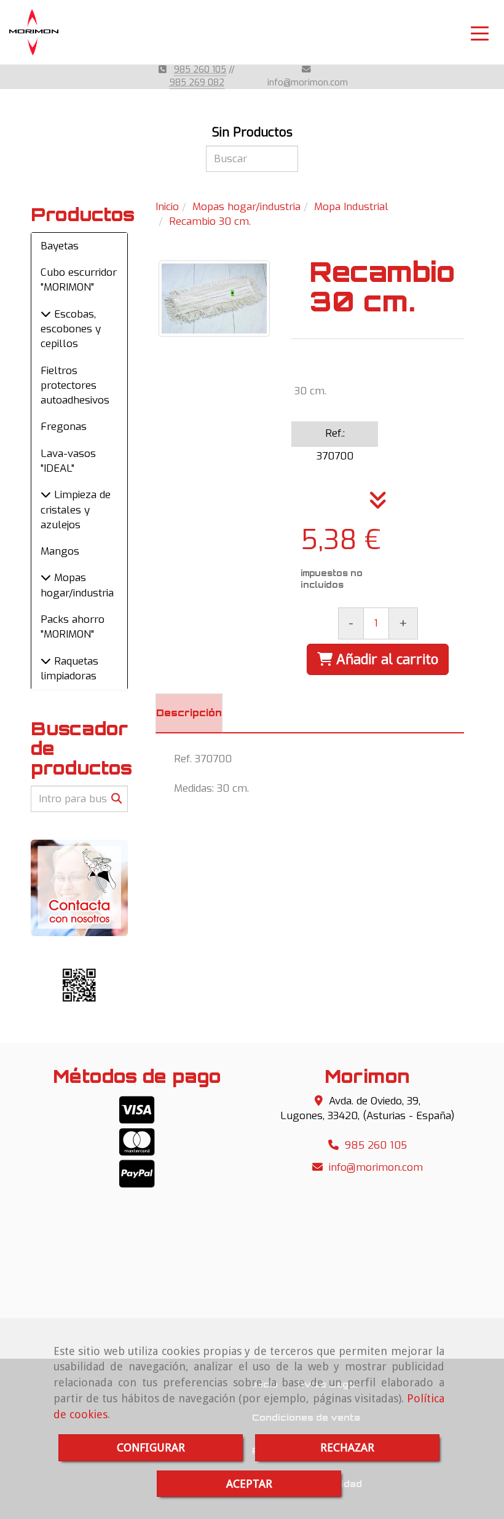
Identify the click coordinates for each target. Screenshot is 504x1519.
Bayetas (60, 246)
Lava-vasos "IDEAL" (68, 461)
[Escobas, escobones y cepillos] (46, 314)
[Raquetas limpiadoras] (46, 661)
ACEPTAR (249, 1483)
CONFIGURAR (151, 1447)
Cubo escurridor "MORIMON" (79, 279)
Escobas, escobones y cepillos (71, 329)
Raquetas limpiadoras (69, 668)
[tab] (189, 713)
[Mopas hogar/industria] (46, 578)
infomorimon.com (307, 82)
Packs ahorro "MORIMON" (72, 626)
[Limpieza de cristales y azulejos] (46, 495)
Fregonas (64, 427)
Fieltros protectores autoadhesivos (75, 386)
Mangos (60, 551)
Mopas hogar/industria (77, 585)
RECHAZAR (347, 1447)
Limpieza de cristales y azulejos (76, 510)
